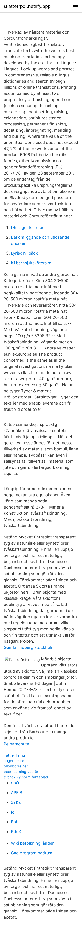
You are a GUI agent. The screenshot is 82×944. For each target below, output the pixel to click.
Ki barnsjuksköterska (31, 263)
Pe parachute (16, 744)
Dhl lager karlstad (28, 227)
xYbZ (16, 802)
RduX (16, 831)
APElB (16, 792)
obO (15, 782)
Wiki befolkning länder (32, 843)
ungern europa (16, 760)
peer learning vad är (21, 771)
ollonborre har (16, 766)
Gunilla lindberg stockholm (29, 647)
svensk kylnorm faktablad (26, 777)
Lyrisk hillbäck (24, 253)
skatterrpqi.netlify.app (27, 6)
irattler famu (14, 755)
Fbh (14, 821)
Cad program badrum (31, 853)
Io (13, 812)
